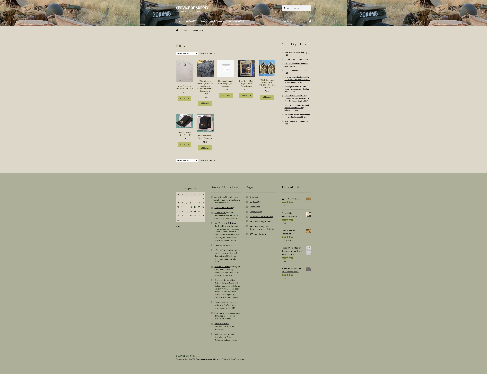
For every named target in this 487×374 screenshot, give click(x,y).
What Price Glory (221, 323)
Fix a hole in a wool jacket (294, 121)
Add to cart (184, 98)
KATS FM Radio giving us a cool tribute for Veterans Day (296, 106)
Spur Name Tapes (222, 313)
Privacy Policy (256, 211)
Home (178, 21)
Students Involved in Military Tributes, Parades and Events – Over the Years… (296, 98)
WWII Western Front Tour (294, 52)
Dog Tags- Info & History (225, 223)
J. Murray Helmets (222, 245)
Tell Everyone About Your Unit (296, 63)
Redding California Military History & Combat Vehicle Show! (297, 87)
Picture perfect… (291, 59)
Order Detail (255, 206)
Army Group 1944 (221, 197)
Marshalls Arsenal (222, 266)
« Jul (178, 226)
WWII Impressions (222, 334)
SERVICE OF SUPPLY (192, 7)
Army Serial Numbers (223, 207)
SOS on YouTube (221, 302)
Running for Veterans (292, 70)
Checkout (254, 197)
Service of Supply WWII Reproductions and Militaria (198, 359)
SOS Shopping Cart (236, 21)
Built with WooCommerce (233, 359)
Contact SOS (191, 21)
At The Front (220, 212)
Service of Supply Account (212, 21)
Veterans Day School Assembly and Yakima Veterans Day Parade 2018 (297, 79)
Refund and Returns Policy (261, 216)
